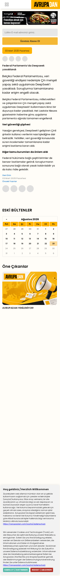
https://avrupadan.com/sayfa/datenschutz (24, 524)
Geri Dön (6, 175)
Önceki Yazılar (9, 181)
